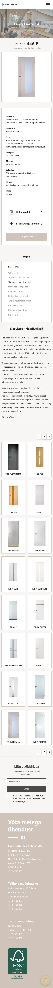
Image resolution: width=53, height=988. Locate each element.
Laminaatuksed (15, 305)
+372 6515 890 (15, 901)
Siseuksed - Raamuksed (18, 277)
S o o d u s (13, 315)
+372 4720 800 (15, 871)
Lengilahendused (16, 291)
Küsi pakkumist (26, 236)
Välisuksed (13, 273)
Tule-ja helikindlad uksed (19, 301)
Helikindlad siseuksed (18, 296)
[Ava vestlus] (45, 980)
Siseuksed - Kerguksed (18, 287)
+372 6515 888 (15, 905)
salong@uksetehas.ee (18, 896)
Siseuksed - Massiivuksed (19, 282)
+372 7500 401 (15, 934)
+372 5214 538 (15, 938)
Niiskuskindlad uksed (17, 310)
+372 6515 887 (15, 909)
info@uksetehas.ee (17, 867)
